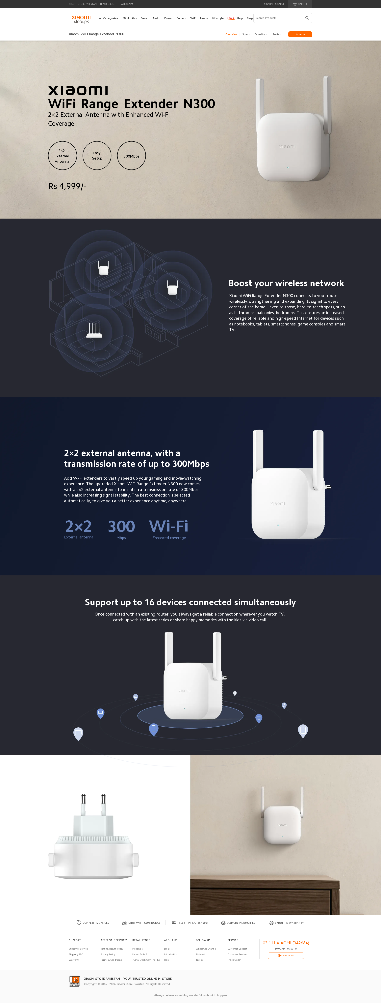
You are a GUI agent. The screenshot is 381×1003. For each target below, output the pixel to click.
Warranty (74, 960)
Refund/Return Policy (112, 949)
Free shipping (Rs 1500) (193, 923)
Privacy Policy (108, 954)
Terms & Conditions (111, 960)
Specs (246, 34)
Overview (231, 34)
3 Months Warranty (289, 923)
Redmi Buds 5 (139, 954)
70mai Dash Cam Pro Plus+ (147, 960)
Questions (261, 34)
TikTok (199, 960)
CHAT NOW (287, 955)
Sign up (279, 4)
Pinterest (200, 954)
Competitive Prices (96, 923)
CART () (303, 4)
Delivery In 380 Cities (241, 923)
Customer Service (78, 949)
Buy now (300, 34)
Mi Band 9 (137, 949)
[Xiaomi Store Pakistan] (81, 19)
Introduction (170, 954)
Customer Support (237, 949)
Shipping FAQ (76, 954)
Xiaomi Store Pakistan (83, 4)
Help (166, 960)
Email (167, 949)
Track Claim (125, 4)
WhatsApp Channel (206, 949)
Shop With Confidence (144, 923)
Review (277, 34)
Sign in (268, 4)
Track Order (107, 4)
